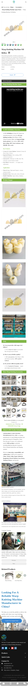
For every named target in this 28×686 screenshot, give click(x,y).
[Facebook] (3, 648)
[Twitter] (9, 648)
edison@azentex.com (8, 665)
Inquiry (11, 75)
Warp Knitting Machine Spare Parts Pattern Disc (9, 580)
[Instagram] (15, 648)
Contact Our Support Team (11, 620)
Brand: (3, 69)
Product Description (7, 81)
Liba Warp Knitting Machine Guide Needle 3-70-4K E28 (19, 580)
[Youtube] (12, 648)
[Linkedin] (6, 648)
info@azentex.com (10, 424)
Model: (3, 67)
